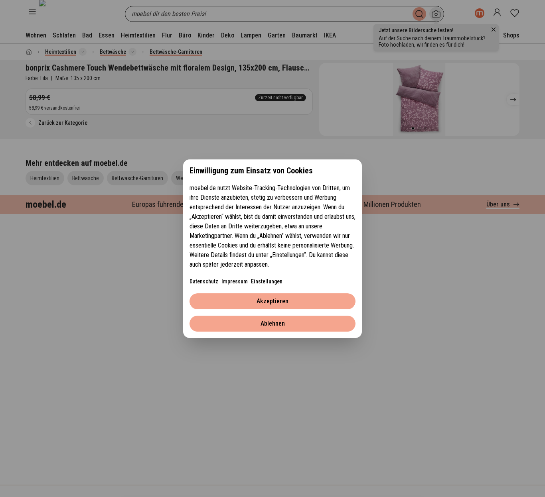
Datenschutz (204, 281)
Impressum (234, 281)
